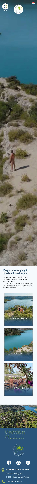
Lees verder (11, 295)
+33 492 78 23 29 (14, 481)
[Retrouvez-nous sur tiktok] (28, 463)
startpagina (9, 286)
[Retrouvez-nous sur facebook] (9, 463)
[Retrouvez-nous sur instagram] (18, 463)
